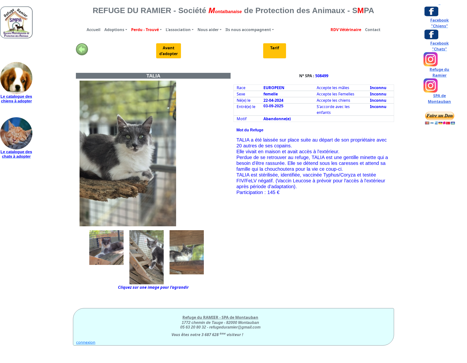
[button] (115, 29)
